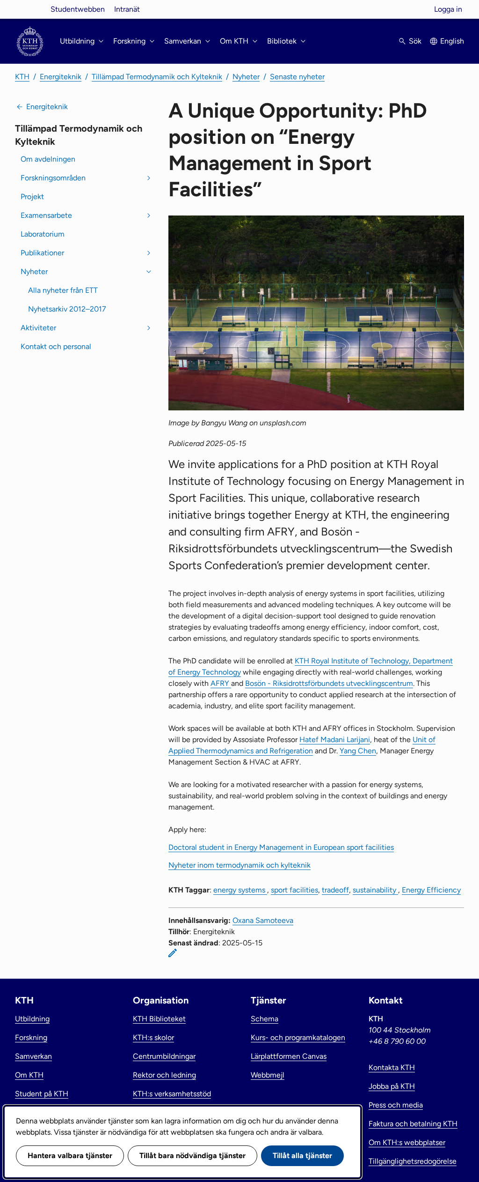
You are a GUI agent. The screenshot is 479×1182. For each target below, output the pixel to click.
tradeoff (335, 889)
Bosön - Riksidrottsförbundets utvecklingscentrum (329, 683)
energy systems (240, 889)
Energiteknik (60, 76)
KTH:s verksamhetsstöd (172, 1093)
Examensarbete (46, 215)
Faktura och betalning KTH (413, 1123)
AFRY (220, 683)
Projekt (32, 196)
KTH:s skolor (153, 1037)
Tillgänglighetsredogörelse (413, 1161)
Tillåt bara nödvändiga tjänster (192, 1155)
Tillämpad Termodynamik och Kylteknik (157, 76)
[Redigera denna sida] (172, 953)
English (452, 41)
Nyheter (246, 76)
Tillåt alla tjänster (302, 1155)
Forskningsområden (53, 177)
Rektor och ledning (164, 1074)
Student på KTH (41, 1093)
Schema (264, 1018)
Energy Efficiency (431, 889)
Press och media (396, 1104)
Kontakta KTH (392, 1067)
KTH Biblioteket (159, 1018)
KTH (22, 76)
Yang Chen (358, 750)
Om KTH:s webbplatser (407, 1142)
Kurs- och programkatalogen (298, 1037)
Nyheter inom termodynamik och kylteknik (239, 865)
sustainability (375, 889)
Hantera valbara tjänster (70, 1155)
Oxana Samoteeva (262, 920)
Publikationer (42, 252)
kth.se (30, 9)
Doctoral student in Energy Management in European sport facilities (281, 847)
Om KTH (29, 1074)
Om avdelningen (48, 159)
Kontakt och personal (56, 346)
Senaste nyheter (297, 76)
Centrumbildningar (164, 1056)
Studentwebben (78, 9)
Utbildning (32, 1018)
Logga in (448, 9)
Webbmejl (267, 1074)
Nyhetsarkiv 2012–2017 (67, 309)
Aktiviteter (38, 327)
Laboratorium (43, 234)
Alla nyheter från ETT (63, 290)
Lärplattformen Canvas (289, 1056)
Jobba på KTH (392, 1086)
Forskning (31, 1037)
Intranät (127, 9)
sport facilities (294, 889)
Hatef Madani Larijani (334, 739)
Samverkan (33, 1056)
